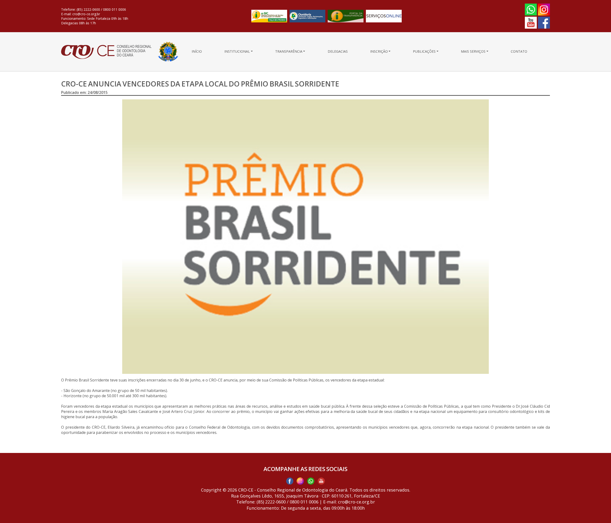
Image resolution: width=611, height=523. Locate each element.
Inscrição (379, 51)
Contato (519, 51)
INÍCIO (197, 51)
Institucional (237, 51)
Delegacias (338, 51)
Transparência (288, 51)
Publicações (424, 51)
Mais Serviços (473, 51)
